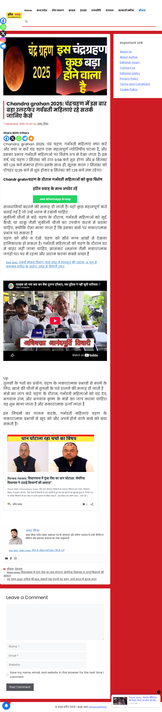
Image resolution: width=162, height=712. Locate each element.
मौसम (142, 10)
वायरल (110, 10)
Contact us (127, 68)
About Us (126, 52)
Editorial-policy (130, 73)
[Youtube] (6, 558)
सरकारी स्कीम (126, 10)
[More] (31, 138)
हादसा (83, 10)
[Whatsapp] (19, 138)
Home (28, 10)
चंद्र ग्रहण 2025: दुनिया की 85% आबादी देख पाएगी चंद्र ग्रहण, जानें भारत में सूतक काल (52, 579)
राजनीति (96, 10)
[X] (12, 138)
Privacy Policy (129, 79)
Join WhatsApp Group (55, 199)
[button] (26, 21)
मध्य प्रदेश (42, 10)
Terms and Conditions (135, 84)
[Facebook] (6, 138)
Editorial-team (130, 62)
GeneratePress (98, 707)
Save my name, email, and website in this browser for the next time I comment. (57, 675)
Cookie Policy (129, 89)
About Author (129, 57)
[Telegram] (25, 138)
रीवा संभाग (58, 10)
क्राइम (72, 10)
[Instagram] (15, 558)
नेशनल (19, 569)
